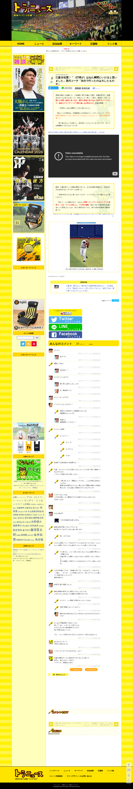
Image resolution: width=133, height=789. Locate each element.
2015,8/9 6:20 (96, 360)
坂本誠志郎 (21, 511)
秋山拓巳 (26, 526)
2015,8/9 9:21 (96, 491)
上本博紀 (26, 504)
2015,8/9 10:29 (96, 548)
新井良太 (21, 518)
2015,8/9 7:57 (96, 477)
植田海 (14, 522)
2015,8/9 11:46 (96, 567)
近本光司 (30, 535)
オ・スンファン (21, 497)
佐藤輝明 (20, 508)
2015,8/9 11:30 (96, 638)
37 (96, 88)
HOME (20, 43)
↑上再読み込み (76, 670)
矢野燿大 (36, 521)
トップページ (54, 771)
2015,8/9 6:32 (96, 367)
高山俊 (27, 540)
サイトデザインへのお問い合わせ (79, 776)
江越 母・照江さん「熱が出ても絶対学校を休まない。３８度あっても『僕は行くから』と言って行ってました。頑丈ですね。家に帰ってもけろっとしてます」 (90, 288)
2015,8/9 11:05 (96, 459)
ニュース (39, 43)
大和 (25, 512)
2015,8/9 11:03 (96, 581)
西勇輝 (18, 535)
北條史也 (28, 508)
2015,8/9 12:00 (96, 610)
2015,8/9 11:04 (96, 446)
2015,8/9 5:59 (96, 353)
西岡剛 (24, 535)
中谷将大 (33, 504)
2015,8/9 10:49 (96, 393)
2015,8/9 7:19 (96, 432)
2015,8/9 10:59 (96, 439)
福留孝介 (17, 525)
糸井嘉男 (34, 525)
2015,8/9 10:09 (96, 387)
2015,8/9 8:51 (96, 523)
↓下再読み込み (91, 670)
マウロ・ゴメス (32, 497)
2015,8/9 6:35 (96, 401)
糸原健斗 (41, 526)
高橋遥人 (32, 540)
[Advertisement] (83, 59)
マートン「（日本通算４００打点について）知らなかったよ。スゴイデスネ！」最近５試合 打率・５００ (98, 69)
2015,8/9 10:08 (96, 373)
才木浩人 (40, 515)
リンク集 (112, 43)
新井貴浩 (29, 518)
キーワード (76, 43)
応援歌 (94, 43)
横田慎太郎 (21, 522)
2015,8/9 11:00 (96, 539)
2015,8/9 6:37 (96, 407)
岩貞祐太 (28, 514)
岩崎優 (15, 515)
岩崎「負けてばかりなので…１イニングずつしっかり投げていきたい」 (68, 69)
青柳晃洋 (20, 540)
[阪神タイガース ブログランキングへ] (66, 313)
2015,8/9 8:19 (96, 503)
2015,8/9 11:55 (96, 604)
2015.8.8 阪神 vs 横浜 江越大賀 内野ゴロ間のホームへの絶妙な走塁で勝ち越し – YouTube (77, 132)
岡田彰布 (40, 511)
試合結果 (57, 43)
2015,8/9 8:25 (96, 510)
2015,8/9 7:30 (96, 425)
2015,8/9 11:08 (96, 588)
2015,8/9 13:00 (96, 619)
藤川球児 (26, 530)
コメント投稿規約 (56, 776)
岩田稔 (21, 515)
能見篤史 (17, 530)
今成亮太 (39, 504)
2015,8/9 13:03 (96, 666)
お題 (15, 497)
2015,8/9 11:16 (96, 597)
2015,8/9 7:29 (96, 416)
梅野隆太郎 (38, 517)
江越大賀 (115, 300)
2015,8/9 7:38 (96, 466)
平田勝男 (34, 515)
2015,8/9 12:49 (96, 654)
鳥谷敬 (39, 539)
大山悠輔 (32, 511)
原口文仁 (36, 508)
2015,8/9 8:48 (96, 517)
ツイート (54, 88)
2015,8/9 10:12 (96, 533)
